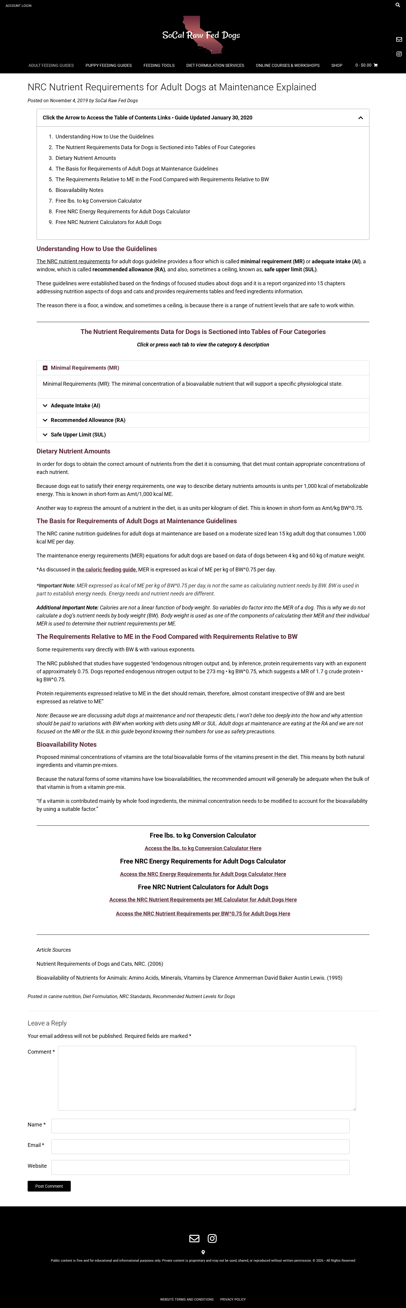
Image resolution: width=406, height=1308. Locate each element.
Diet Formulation (100, 996)
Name (37, 1124)
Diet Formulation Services (215, 65)
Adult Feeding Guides (51, 65)
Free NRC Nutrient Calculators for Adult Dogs (108, 222)
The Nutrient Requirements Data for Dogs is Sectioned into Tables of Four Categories (155, 147)
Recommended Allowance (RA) (88, 420)
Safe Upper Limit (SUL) (78, 434)
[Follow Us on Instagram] (212, 1238)
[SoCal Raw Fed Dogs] (203, 34)
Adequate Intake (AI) (75, 405)
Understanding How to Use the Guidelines (105, 136)
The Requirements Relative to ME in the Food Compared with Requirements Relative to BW (162, 179)
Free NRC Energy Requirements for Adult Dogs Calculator (123, 211)
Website (37, 1166)
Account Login (19, 6)
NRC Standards (135, 996)
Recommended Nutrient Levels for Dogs (194, 996)
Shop (336, 65)
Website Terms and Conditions (187, 1299)
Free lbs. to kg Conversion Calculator (99, 201)
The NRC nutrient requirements (73, 261)
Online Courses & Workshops (288, 65)
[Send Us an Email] (194, 1238)
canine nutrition (64, 996)
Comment (41, 1052)
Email (36, 1145)
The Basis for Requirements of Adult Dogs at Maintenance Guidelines (137, 169)
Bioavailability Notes (79, 190)
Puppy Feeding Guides (109, 65)
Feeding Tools (159, 65)
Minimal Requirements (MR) (85, 368)
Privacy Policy (233, 1299)
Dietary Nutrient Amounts (86, 158)
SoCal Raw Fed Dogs (116, 100)
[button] (360, 117)
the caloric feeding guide (106, 569)
